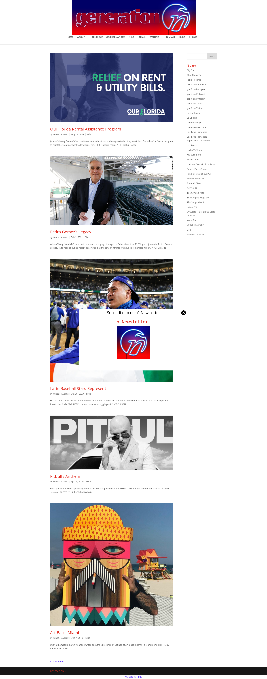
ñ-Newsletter (134, 321)
